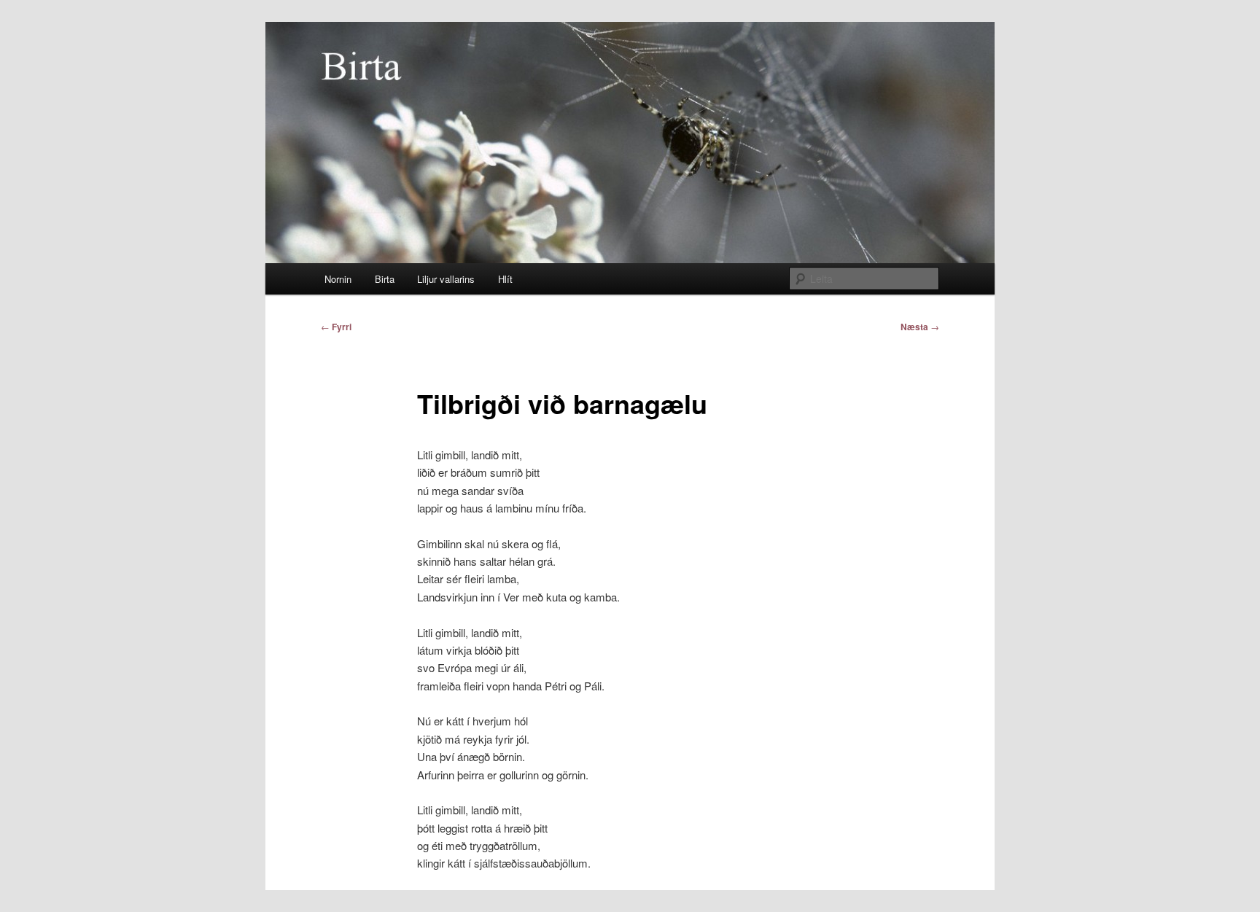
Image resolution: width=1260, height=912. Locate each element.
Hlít (505, 279)
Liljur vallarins (446, 279)
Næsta (920, 326)
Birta (384, 279)
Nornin (337, 279)
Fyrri (336, 326)
